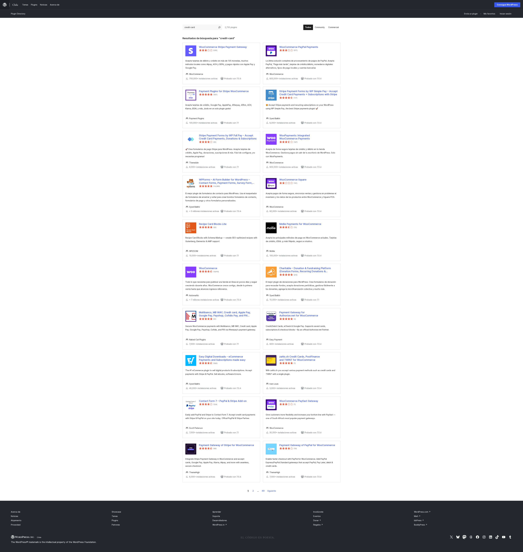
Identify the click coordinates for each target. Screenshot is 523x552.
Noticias (14, 516)
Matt (417, 516)
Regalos (318, 525)
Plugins (115, 520)
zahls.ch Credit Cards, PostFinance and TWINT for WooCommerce (299, 358)
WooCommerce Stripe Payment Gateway (223, 47)
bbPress (419, 520)
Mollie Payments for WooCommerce (300, 224)
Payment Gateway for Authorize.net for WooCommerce (298, 314)
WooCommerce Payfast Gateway (298, 401)
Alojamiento (16, 520)
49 (263, 490)
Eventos (317, 516)
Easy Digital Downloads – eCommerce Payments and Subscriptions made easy (222, 358)
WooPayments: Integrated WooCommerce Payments (294, 137)
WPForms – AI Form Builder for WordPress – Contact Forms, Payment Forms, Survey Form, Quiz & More (225, 181)
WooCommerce (208, 268)
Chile (39, 537)
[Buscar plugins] (219, 27)
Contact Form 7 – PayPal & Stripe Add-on (223, 401)
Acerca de (15, 512)
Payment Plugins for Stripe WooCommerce (224, 91)
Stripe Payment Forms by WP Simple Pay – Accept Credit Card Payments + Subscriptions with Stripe (308, 93)
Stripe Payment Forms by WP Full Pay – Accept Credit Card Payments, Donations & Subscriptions (228, 137)
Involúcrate (318, 512)
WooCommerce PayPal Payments (298, 47)
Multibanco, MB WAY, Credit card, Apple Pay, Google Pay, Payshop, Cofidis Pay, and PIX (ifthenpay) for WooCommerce (225, 314)
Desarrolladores (219, 520)
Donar (317, 520)
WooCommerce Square (292, 179)
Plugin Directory (18, 14)
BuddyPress (420, 525)
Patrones (116, 525)
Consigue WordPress (507, 5)
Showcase (116, 512)
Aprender (216, 512)
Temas (115, 516)
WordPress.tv (219, 525)
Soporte (216, 516)
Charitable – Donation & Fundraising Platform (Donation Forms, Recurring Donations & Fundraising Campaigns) (305, 270)
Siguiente (271, 491)
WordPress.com (422, 512)
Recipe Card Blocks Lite (212, 224)
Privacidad (15, 525)
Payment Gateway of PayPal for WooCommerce (307, 445)
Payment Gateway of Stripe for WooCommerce (226, 445)
